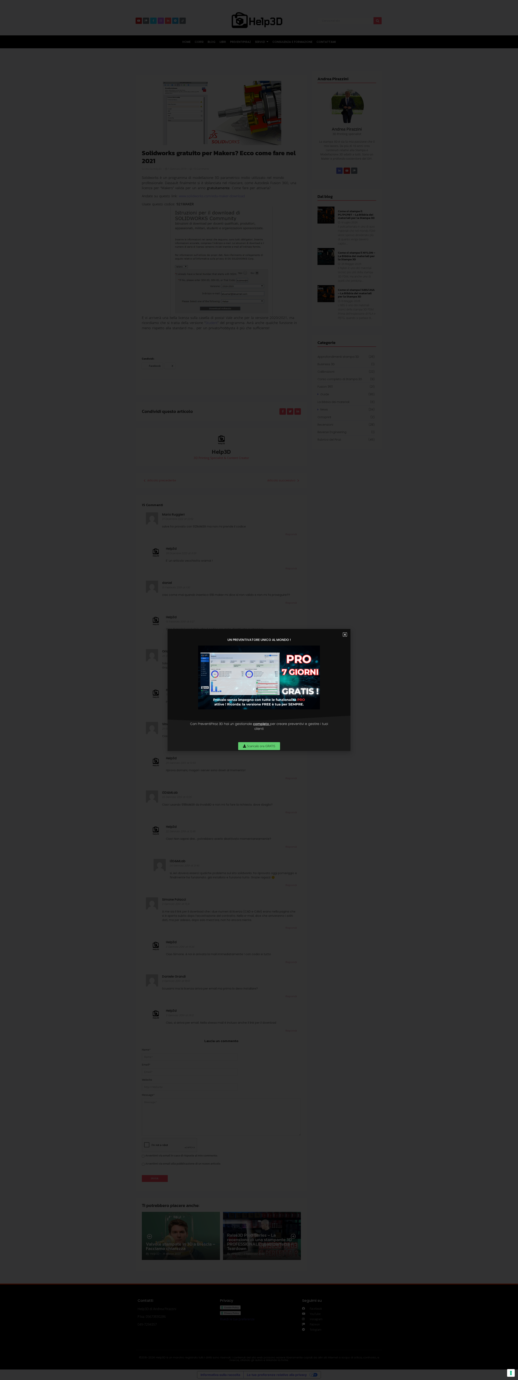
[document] (259, 690)
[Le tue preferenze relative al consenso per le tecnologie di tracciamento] (511, 1373)
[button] (344, 634)
